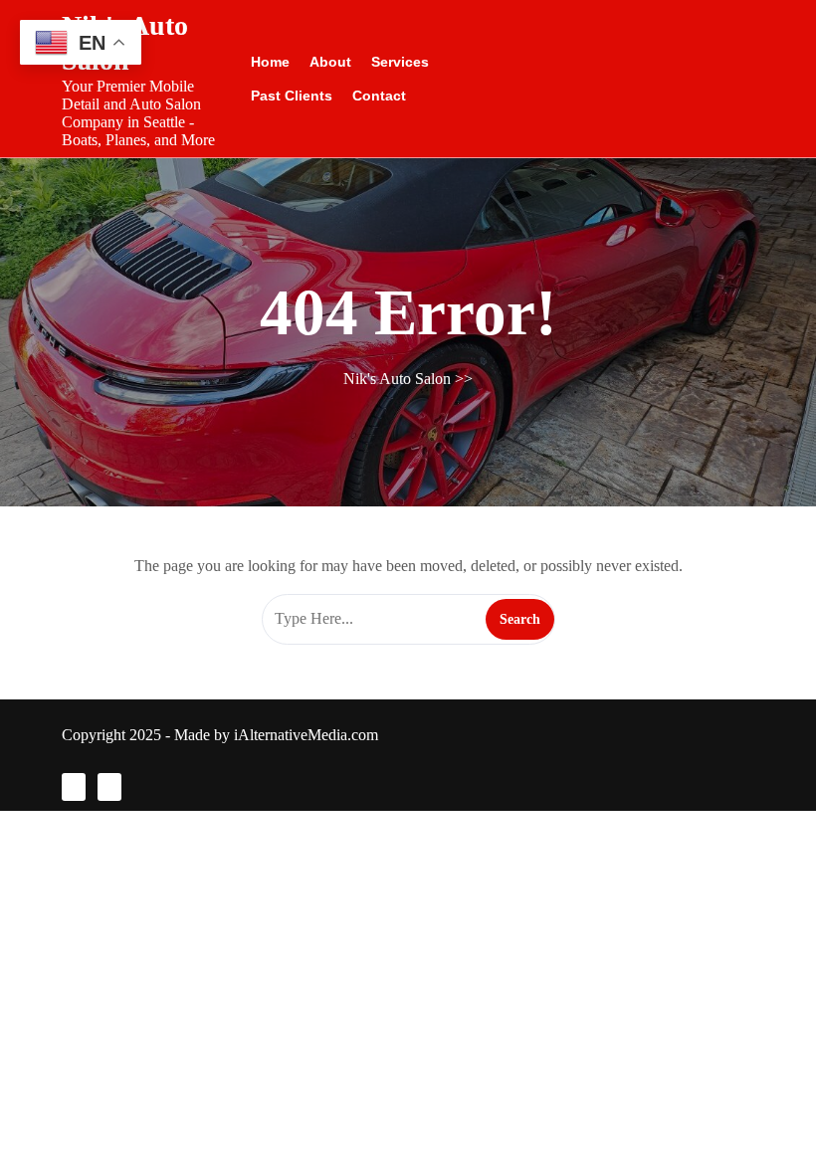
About (330, 62)
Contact (379, 95)
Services (400, 62)
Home (270, 62)
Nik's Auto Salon (397, 378)
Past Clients (291, 95)
